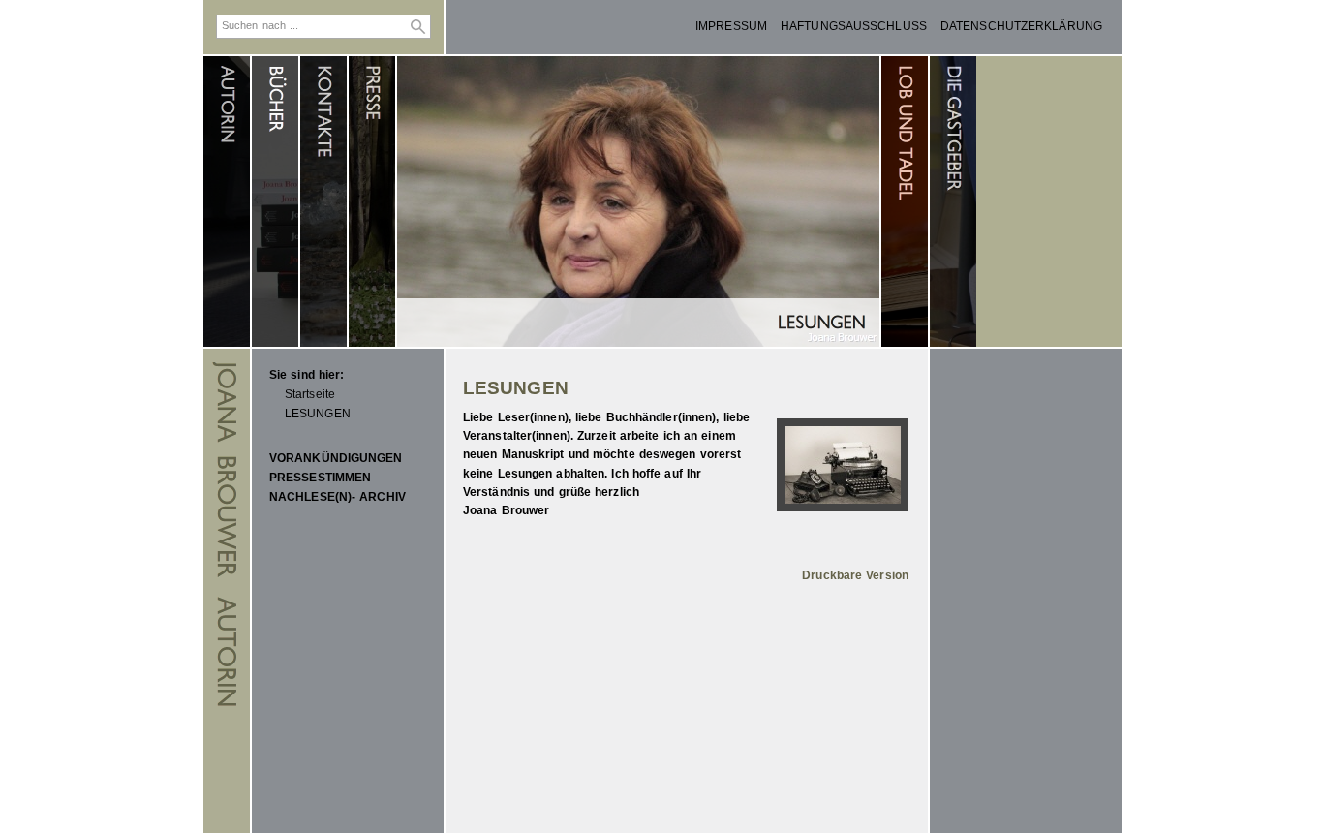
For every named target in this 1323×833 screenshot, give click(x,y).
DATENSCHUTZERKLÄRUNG (1021, 26)
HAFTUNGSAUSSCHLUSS (854, 26)
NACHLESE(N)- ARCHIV (337, 497)
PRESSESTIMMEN (320, 477)
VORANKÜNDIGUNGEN (336, 458)
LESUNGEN (318, 413)
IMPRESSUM (731, 26)
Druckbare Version (855, 575)
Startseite (310, 394)
